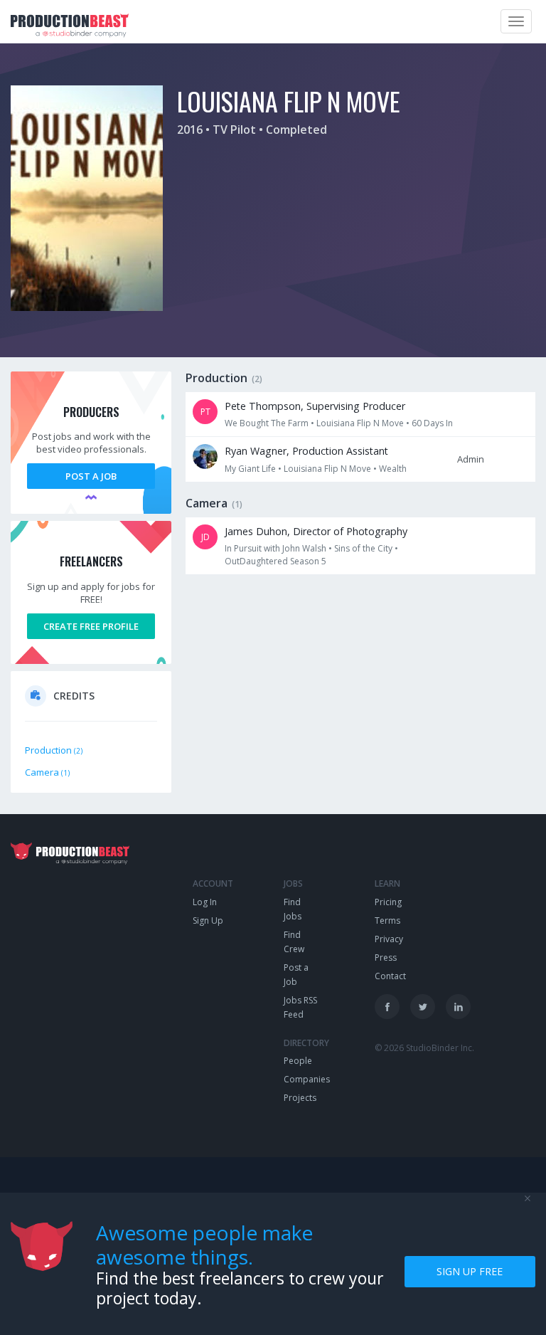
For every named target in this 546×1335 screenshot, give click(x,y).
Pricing (388, 902)
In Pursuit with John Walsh (275, 548)
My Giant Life (250, 469)
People (298, 1061)
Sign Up (208, 920)
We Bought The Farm (267, 423)
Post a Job (91, 476)
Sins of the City (363, 548)
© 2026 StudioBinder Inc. (424, 1048)
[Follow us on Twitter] (422, 1006)
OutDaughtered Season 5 (275, 561)
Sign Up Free (470, 1271)
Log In (205, 902)
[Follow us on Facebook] (387, 1006)
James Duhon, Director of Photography (316, 531)
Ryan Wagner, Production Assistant (306, 451)
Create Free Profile (91, 626)
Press (386, 957)
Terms (387, 920)
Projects (300, 1098)
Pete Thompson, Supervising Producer (315, 406)
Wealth (393, 469)
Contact (390, 976)
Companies (307, 1079)
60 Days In (432, 423)
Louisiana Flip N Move (360, 423)
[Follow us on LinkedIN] (458, 1006)
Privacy (389, 939)
